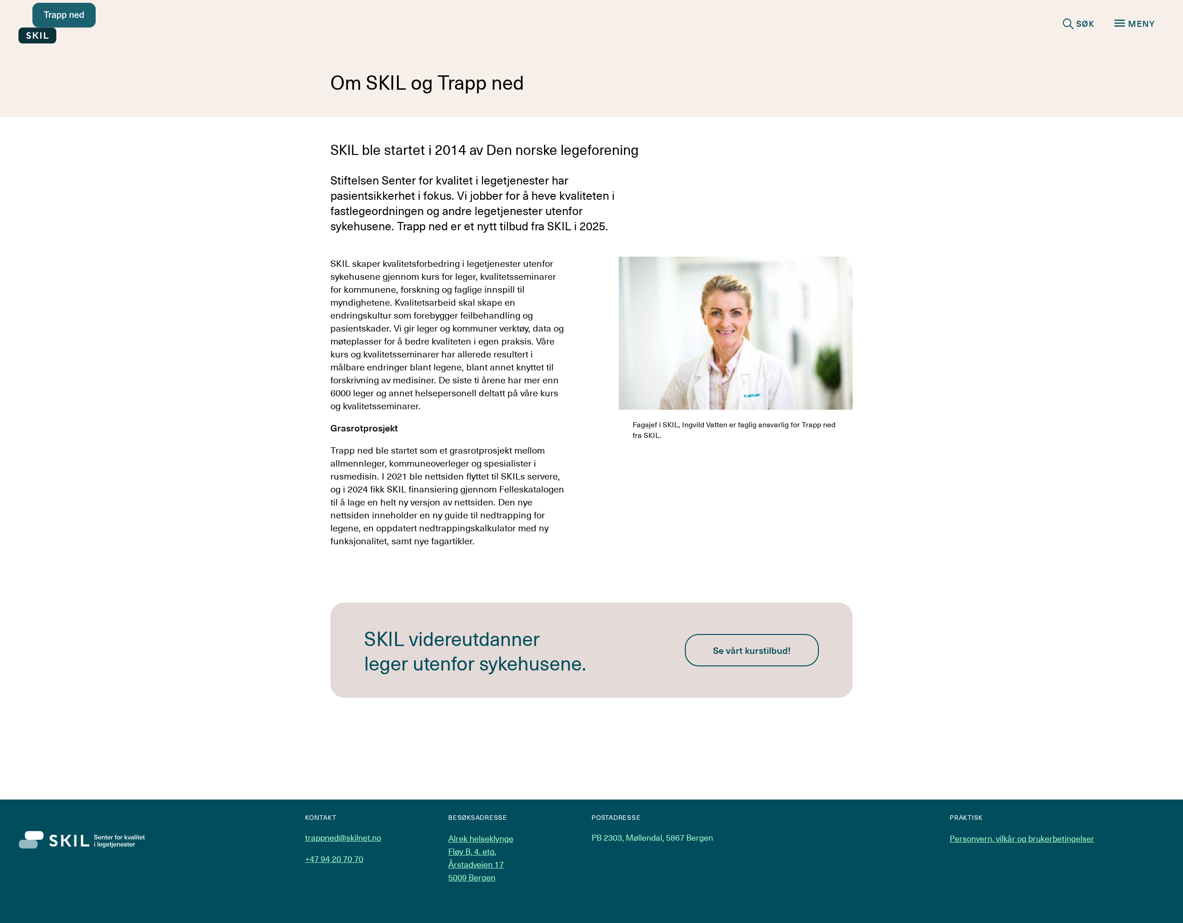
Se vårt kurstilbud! (752, 650)
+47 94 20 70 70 (334, 859)
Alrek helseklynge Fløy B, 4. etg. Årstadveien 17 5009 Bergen (480, 857)
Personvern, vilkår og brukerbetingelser (1022, 838)
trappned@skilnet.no (343, 837)
